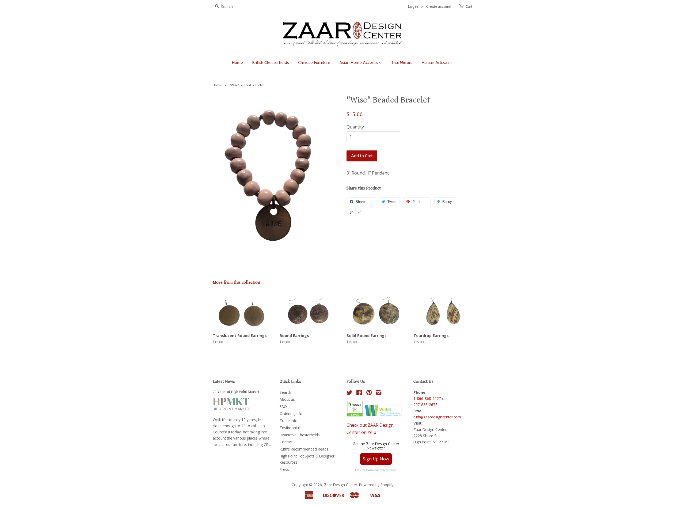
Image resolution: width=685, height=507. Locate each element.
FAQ (283, 406)
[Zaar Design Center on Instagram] (379, 393)
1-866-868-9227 (427, 398)
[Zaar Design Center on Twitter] (349, 393)
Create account (438, 6)
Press (284, 469)
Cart (469, 6)
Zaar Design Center (340, 484)
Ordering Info (291, 413)
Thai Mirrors (401, 62)
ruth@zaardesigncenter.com (437, 416)
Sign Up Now (376, 459)
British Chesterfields (270, 62)
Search (285, 392)
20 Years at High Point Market (236, 392)
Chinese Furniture (314, 62)
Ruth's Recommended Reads (304, 449)
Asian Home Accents (359, 62)
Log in (413, 6)
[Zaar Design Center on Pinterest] (369, 393)
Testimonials (291, 427)
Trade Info (289, 420)
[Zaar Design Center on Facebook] (359, 393)
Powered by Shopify (376, 484)
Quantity (355, 127)
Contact (286, 441)
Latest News (224, 381)
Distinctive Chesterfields (300, 434)
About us (287, 399)
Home (237, 62)
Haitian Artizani (436, 62)
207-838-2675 (425, 404)
